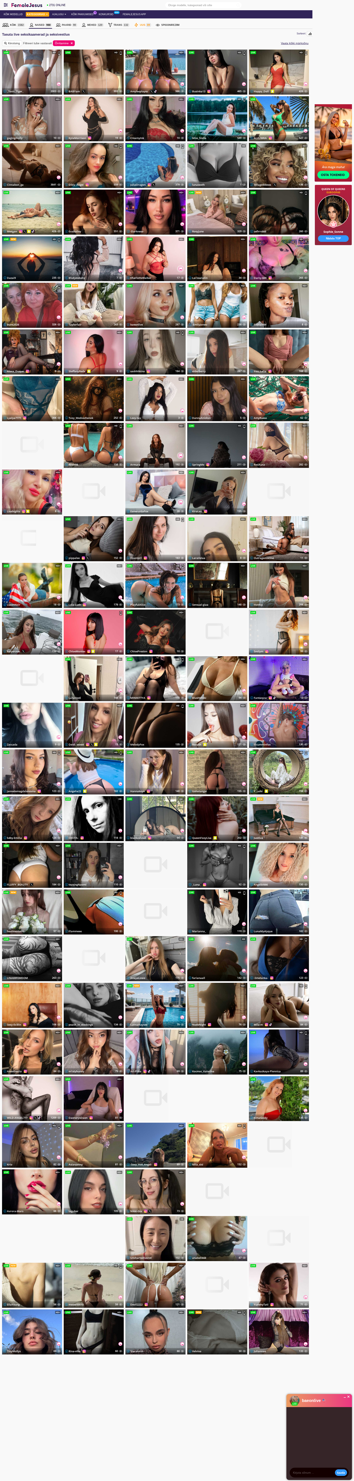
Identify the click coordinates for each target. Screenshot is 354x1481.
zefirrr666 (260, 231)
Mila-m (258, 1024)
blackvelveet (138, 838)
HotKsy (258, 604)
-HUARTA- (13, 1258)
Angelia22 (75, 791)
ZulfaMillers (200, 1118)
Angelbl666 (261, 884)
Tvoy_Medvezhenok (81, 418)
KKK (86, 1404)
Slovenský (48, 1404)
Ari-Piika (135, 1071)
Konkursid (106, 14)
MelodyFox (137, 744)
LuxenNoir (13, 604)
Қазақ (65, 1407)
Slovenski (29, 1410)
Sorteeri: (301, 33)
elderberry (199, 371)
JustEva (258, 838)
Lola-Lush (75, 604)
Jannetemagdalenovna (21, 791)
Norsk (28, 1416)
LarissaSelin (200, 278)
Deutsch (47, 1423)
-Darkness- (137, 231)
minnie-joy (137, 931)
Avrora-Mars (15, 1211)
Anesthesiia (14, 1071)
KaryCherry (137, 1118)
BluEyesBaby (77, 278)
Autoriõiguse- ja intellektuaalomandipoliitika (105, 1420)
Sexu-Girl (12, 698)
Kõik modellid (13, 14)
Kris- (10, 1164)
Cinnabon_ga (15, 185)
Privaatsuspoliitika (93, 1413)
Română (47, 1407)
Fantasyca (260, 698)
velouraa (136, 884)
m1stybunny (76, 1071)
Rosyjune (198, 231)
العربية (65, 1423)
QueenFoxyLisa (201, 838)
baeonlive (136, 324)
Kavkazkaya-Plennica (267, 1071)
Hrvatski (47, 1413)
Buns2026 (13, 324)
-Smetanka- (261, 978)
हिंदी (63, 1420)
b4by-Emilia (14, 838)
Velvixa (196, 1351)
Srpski (28, 1407)
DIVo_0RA (75, 978)
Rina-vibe (75, 1351)
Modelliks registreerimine (204, 1375)
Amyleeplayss (139, 91)
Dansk (28, 1413)
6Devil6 (73, 464)
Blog (201, 1411)
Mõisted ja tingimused (94, 1416)
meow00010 (76, 1304)
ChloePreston (138, 651)
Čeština (10, 1410)
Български (11, 1420)
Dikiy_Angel (76, 185)
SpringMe (198, 464)
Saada (341, 1472)
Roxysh (196, 744)
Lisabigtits (13, 511)
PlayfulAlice (137, 604)
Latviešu (10, 1423)
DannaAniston (201, 418)
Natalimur (13, 558)
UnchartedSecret (141, 1258)
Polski (9, 1426)
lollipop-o (260, 1164)
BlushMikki (199, 698)
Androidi (39, 1447)
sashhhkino (137, 371)
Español (29, 1420)
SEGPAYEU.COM (142, 1467)
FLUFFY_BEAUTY (17, 884)
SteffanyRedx (77, 371)
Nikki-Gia (136, 1211)
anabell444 (199, 1258)
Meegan (12, 231)
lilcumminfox (262, 744)
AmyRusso (260, 418)
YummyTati (261, 1304)
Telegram (207, 1418)
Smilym (258, 651)
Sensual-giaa (200, 604)
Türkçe (65, 1404)
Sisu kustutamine (92, 1429)
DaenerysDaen (78, 1118)
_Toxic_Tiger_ (15, 91)
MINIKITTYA (137, 698)
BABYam (74, 91)
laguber (73, 1211)
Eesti (8, 1413)
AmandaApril (77, 511)
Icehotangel (199, 791)
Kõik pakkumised (82, 14)
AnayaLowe (137, 978)
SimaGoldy (261, 1118)
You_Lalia (260, 371)
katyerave (13, 651)
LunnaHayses (138, 1024)
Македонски (49, 1426)
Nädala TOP (333, 238)
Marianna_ (199, 931)
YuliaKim (198, 1211)
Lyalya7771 (14, 418)
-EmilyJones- (200, 324)
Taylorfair (75, 324)
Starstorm (136, 1351)
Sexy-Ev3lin (14, 1024)
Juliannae (260, 1351)
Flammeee (75, 931)
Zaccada (12, 744)
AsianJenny (76, 1164)
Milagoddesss (262, 185)
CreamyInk (137, 138)
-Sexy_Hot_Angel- (141, 1164)
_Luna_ (196, 884)
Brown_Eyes (200, 1304)
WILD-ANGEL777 (17, 1118)
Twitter (207, 1405)
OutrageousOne (264, 558)
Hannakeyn (137, 791)
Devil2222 (136, 1304)
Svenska (29, 1423)
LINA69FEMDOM (17, 978)
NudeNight (199, 1024)
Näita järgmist (155, 1366)
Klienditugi (89, 1407)
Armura (135, 464)
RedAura (259, 464)
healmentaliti (15, 931)
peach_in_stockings (81, 1024)
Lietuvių (10, 1416)
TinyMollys (14, 1351)
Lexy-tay (135, 418)
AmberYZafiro (201, 651)
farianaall (198, 978)
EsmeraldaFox (139, 511)
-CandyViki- (14, 464)
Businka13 (198, 91)
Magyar (28, 1429)
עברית (65, 1426)
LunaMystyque (263, 931)
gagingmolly (15, 138)
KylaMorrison (77, 138)
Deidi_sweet (76, 744)
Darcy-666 (260, 278)
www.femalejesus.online (54, 1467)
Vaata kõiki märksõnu (295, 43)
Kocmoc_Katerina (203, 1071)
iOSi (29, 1447)
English (9, 1404)
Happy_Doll (261, 91)
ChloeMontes (77, 651)
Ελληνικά (29, 1426)
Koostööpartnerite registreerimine (158, 1410)
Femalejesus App (134, 14)
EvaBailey (75, 231)
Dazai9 (11, 278)
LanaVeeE (75, 698)
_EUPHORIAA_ (263, 511)
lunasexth (198, 185)
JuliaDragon (138, 185)
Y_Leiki (258, 791)
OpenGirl (136, 558)
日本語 (65, 1416)
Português (48, 1410)
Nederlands (49, 1429)
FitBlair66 (260, 324)
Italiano (46, 1420)
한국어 (65, 1413)
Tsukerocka (261, 1211)
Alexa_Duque (15, 371)
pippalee (74, 558)
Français (47, 1416)
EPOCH (126, 1467)
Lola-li (73, 1258)
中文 (64, 1410)
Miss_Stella (199, 138)
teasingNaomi (77, 884)
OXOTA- (73, 838)
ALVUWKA (260, 138)
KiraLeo (197, 511)
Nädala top (149, 1404)
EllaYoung (13, 1304)
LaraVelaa (198, 558)
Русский (10, 1407)
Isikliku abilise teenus (94, 1410)
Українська (12, 1429)
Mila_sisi (197, 1164)
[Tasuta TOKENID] (333, 258)
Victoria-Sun (261, 1258)
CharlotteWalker (140, 278)
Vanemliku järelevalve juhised (98, 1423)
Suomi (28, 1404)
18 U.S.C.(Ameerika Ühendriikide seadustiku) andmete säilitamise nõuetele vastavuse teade (49, 1459)
